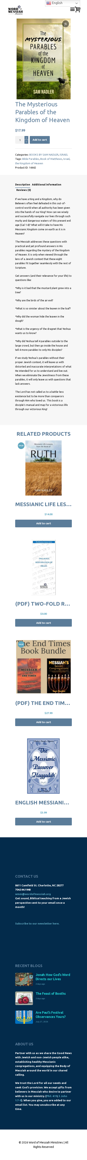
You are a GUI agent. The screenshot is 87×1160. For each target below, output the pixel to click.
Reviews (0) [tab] (23, 190)
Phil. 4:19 (51, 1096)
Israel (66, 158)
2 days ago (40, 984)
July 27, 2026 (42, 1022)
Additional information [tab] (46, 184)
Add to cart (40, 139)
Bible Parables (30, 158)
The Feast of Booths (51, 993)
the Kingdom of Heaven (29, 163)
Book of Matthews (51, 158)
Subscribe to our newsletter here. (37, 923)
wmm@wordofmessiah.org (33, 894)
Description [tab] (22, 184)
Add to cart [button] (43, 523)
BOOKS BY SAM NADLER (43, 154)
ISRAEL (64, 154)
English (57, 3)
